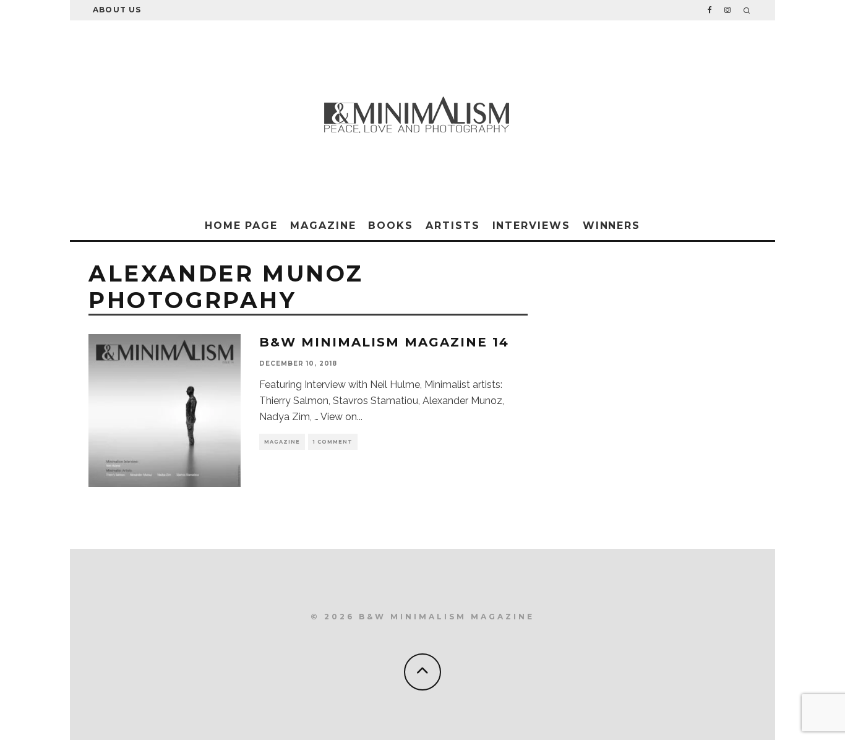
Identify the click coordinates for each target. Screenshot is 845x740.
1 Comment (333, 442)
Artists (452, 225)
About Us (117, 9)
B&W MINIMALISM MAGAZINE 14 (384, 342)
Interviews (531, 225)
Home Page (241, 225)
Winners (611, 225)
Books (390, 225)
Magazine (323, 225)
